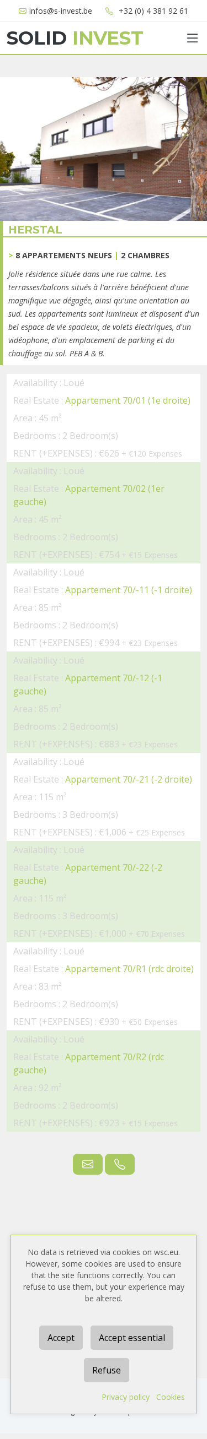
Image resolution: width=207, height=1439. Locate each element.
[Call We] (120, 1164)
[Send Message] (88, 1164)
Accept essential (132, 1338)
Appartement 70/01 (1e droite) (127, 400)
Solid (75, 38)
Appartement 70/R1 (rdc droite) (129, 969)
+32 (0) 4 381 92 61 (153, 11)
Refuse (106, 1370)
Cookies (170, 1397)
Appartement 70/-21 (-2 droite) (128, 779)
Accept (61, 1338)
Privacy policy (126, 1397)
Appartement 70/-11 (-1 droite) (128, 590)
